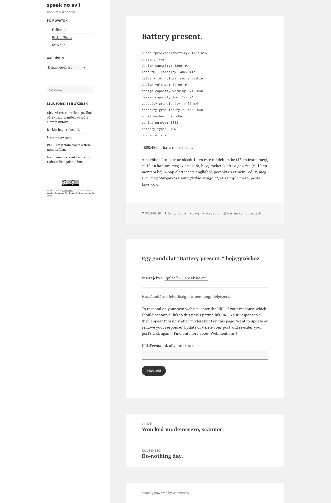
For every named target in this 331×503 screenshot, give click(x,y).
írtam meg (257, 159)
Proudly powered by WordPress (165, 493)
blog (196, 213)
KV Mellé (58, 45)
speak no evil (63, 4)
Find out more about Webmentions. (205, 333)
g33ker (228, 213)
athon (217, 213)
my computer (243, 213)
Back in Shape (62, 37)
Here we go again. (60, 137)
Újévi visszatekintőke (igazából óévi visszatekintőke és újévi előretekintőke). (69, 117)
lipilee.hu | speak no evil (186, 278)
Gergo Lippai (176, 213)
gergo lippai (67, 190)
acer (208, 213)
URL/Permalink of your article (168, 345)
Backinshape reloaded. (63, 130)
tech (258, 213)
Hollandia (59, 30)
